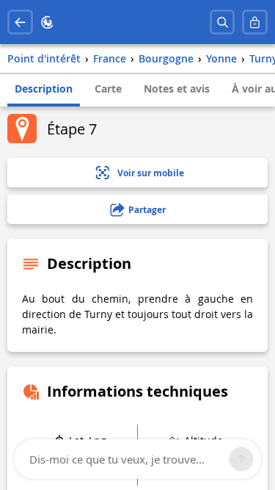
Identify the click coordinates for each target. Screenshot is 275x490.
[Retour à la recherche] (20, 22)
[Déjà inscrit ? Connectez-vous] (255, 22)
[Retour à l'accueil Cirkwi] (47, 22)
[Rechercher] (222, 22)
